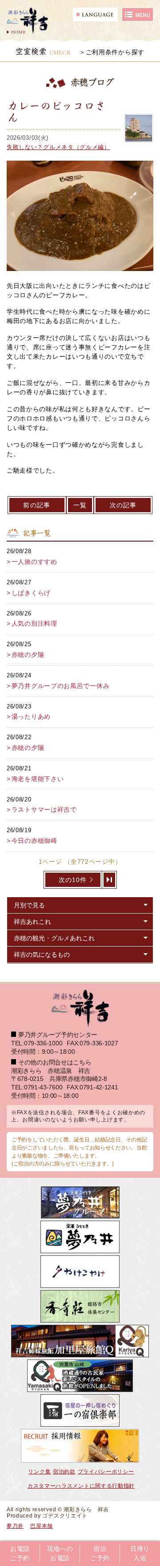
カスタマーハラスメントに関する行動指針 (81, 1486)
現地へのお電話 (60, 1554)
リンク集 (39, 1472)
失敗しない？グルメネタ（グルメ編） (58, 147)
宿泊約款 (64, 1472)
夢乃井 (15, 1526)
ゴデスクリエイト (65, 1516)
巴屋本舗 (41, 1526)
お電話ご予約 (20, 1554)
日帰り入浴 (140, 1554)
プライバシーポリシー (106, 1472)
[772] (109, 880)
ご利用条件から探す (115, 52)
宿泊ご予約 (100, 1554)
